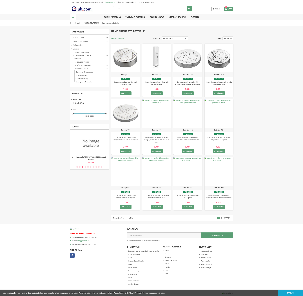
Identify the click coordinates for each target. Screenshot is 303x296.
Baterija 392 (219, 188)
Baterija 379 (219, 74)
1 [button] (77, 167)
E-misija (167, 267)
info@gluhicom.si (109, 2)
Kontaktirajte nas (134, 281)
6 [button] (90, 167)
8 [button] (96, 167)
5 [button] (88, 167)
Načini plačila (132, 267)
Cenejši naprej (168, 38)
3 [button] (82, 167)
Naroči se (218, 235)
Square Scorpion (206, 264)
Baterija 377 (125, 74)
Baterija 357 (125, 188)
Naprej (227, 218)
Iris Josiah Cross (206, 251)
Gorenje (167, 254)
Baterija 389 (156, 188)
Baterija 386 (188, 188)
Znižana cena (132, 274)
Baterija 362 (188, 130)
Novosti (130, 277)
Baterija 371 (156, 130)
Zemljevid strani (133, 284)
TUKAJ (110, 293)
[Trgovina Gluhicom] (82, 9)
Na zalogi (79, 103)
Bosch (167, 250)
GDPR (130, 264)
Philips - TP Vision (171, 260)
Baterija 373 (125, 130)
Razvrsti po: (157, 38)
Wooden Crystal (206, 258)
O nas (130, 258)
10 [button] (101, 167)
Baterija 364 (156, 74)
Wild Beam (204, 254)
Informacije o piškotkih (136, 261)
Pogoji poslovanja (134, 254)
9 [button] (99, 167)
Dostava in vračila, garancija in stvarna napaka (143, 251)
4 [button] (85, 167)
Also (166, 270)
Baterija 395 (188, 74)
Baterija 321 (219, 130)
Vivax (166, 274)
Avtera (167, 264)
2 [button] (80, 167)
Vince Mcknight (206, 267)
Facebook (72, 255)
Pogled (219, 38)
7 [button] (93, 167)
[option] (89, 148)
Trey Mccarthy (205, 261)
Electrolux (168, 257)
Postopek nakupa (134, 271)
